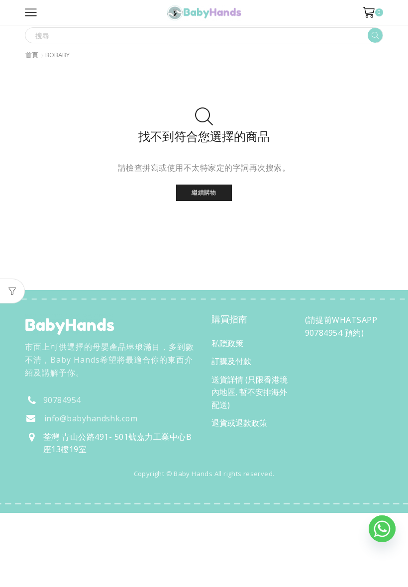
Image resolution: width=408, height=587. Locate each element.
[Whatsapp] (382, 528)
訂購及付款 (231, 361)
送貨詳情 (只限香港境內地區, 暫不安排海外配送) (249, 392)
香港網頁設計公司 (90, 494)
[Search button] (375, 35)
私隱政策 (227, 343)
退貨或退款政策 (239, 422)
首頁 (31, 55)
